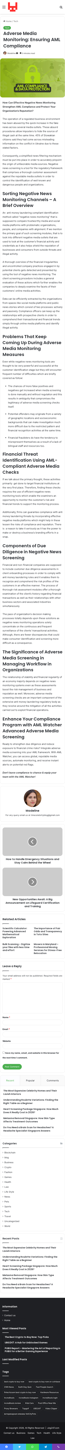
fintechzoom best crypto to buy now (20, 1392)
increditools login (50, 1398)
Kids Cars (29, 1403)
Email (6, 1029)
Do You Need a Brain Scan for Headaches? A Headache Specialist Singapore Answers (28, 1129)
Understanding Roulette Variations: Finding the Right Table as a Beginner (30, 1101)
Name (6, 1017)
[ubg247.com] (12, 7)
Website (7, 1041)
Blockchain (9, 1152)
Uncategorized (11, 1221)
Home (8, 21)
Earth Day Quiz (25, 1387)
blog (6, 1157)
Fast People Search (44, 1387)
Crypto (7, 1167)
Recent (10, 1080)
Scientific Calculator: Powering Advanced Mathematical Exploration (15, 933)
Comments (53, 1080)
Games (8, 1177)
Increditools (9, 1398)
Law (6, 1187)
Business (8, 1162)
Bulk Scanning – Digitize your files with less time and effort (16, 947)
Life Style (9, 1192)
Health (7, 1182)
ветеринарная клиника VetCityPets (20, 1414)
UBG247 (37, 1408)
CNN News (9, 1387)
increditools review (12, 1403)
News (7, 1196)
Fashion (8, 1172)
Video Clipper (51, 1408)
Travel (7, 1216)
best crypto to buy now (14, 1381)
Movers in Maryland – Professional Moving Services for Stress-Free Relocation (48, 949)
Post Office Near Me (47, 1403)
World (7, 1226)
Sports (7, 1206)
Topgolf (25, 1408)
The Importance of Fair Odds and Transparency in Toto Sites (48, 931)
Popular (30, 1080)
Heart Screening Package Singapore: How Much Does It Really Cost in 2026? (30, 1110)
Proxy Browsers (11, 1408)
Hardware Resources (49, 1392)
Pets (6, 1201)
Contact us (9, 1315)
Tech (15, 21)
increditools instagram (28, 1398)
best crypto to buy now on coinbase (44, 1381)
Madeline (11, 53)
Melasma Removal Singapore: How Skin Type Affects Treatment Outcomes (29, 1120)
